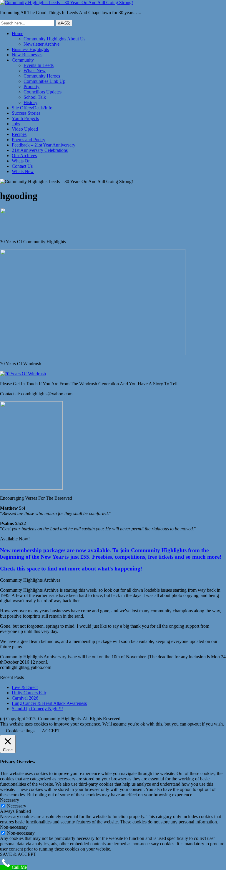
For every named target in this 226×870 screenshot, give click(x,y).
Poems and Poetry (28, 139)
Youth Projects (25, 118)
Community (23, 60)
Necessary (16, 805)
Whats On (21, 160)
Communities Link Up (44, 81)
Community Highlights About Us (54, 38)
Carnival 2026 (25, 697)
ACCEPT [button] (51, 730)
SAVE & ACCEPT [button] (18, 854)
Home (17, 33)
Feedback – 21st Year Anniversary (43, 144)
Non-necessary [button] (14, 827)
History (30, 102)
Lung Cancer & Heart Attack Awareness (49, 703)
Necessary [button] (9, 799)
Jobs (16, 123)
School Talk (35, 97)
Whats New (35, 70)
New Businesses (27, 54)
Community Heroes (42, 75)
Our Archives (24, 155)
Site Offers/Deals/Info (32, 107)
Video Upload (25, 128)
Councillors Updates (43, 91)
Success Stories (26, 113)
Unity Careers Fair (29, 692)
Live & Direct (25, 687)
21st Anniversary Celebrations (40, 150)
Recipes (19, 134)
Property (31, 86)
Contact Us (22, 166)
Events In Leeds (39, 65)
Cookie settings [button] (20, 730)
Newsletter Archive (41, 44)
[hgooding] (44, 231)
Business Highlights (30, 49)
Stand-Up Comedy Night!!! (37, 708)
